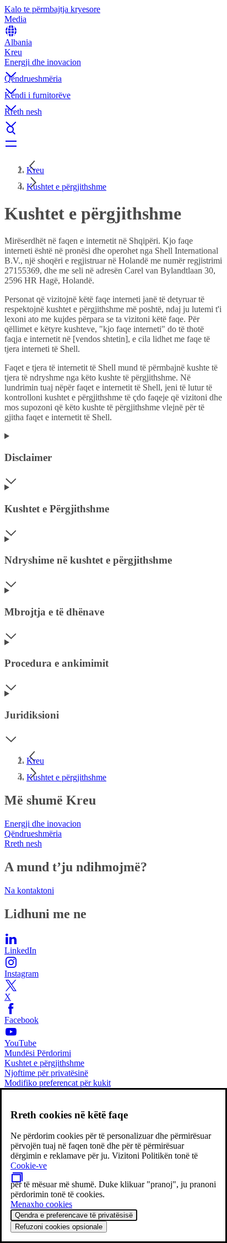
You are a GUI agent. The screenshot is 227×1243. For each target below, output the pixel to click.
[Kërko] (113, 130)
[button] (113, 65)
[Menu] (113, 143)
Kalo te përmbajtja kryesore (52, 9)
